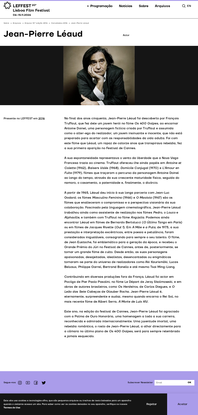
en (189, 6)
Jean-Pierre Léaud (80, 23)
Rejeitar (151, 404)
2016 (41, 118)
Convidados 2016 (59, 23)
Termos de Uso (12, 407)
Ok (189, 382)
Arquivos (17, 23)
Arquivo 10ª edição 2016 (36, 23)
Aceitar (182, 404)
